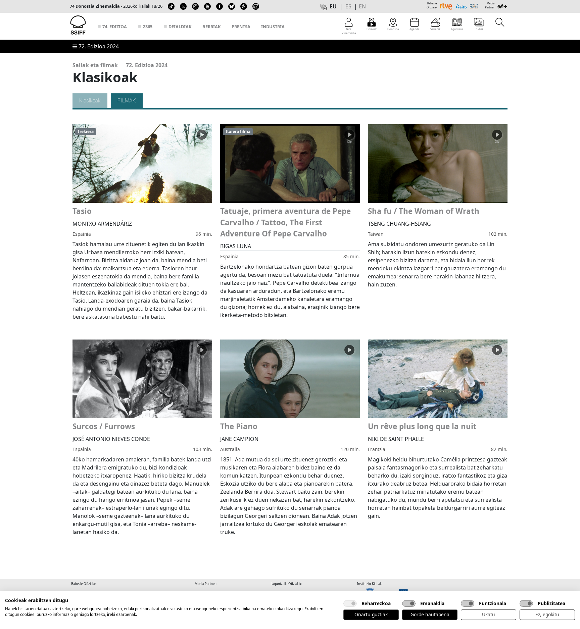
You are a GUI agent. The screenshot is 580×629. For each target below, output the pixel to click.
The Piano (238, 426)
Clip (201, 141)
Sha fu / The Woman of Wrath (423, 211)
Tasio (82, 211)
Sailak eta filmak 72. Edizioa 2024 (119, 65)
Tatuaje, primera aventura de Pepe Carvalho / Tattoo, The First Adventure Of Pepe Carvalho (285, 222)
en (362, 6)
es (348, 6)
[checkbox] (350, 603)
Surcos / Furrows (103, 426)
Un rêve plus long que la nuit (422, 426)
